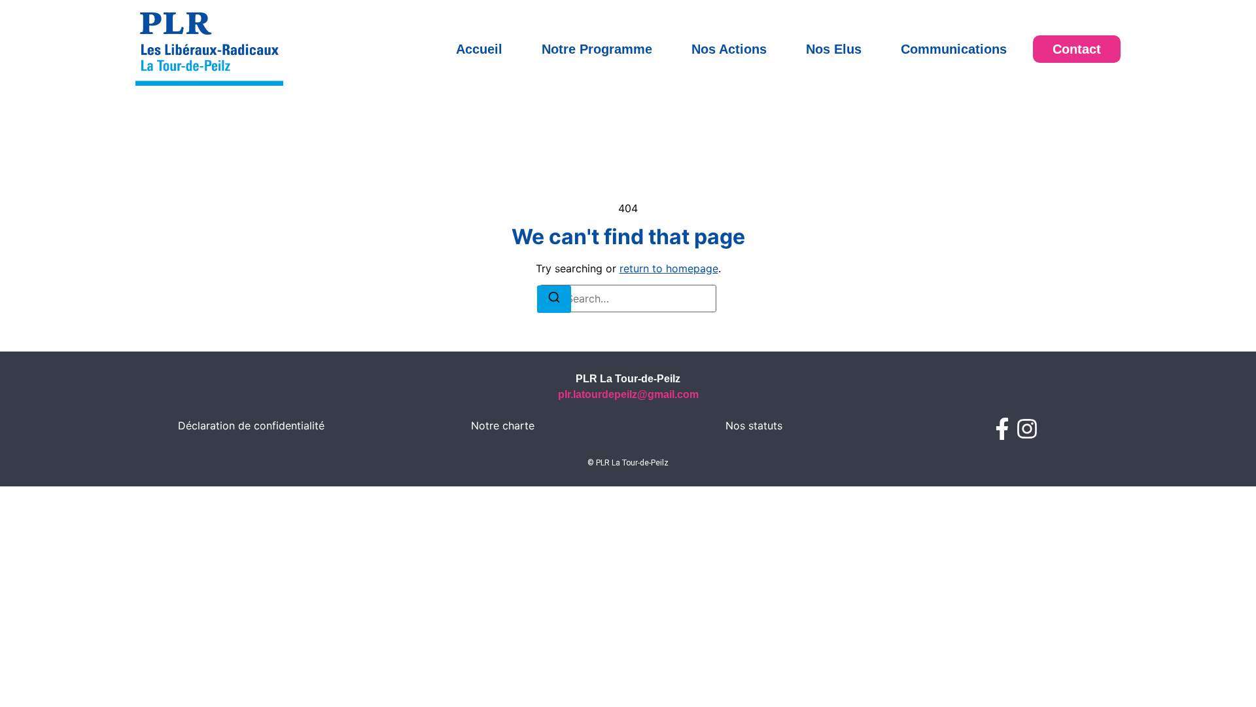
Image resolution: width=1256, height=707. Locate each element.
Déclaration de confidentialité (251, 425)
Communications (954, 49)
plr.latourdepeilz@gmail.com (628, 394)
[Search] (554, 299)
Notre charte (502, 425)
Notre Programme (597, 49)
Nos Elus (834, 49)
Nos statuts (753, 425)
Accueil (479, 49)
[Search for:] (628, 298)
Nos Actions (729, 49)
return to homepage (668, 268)
